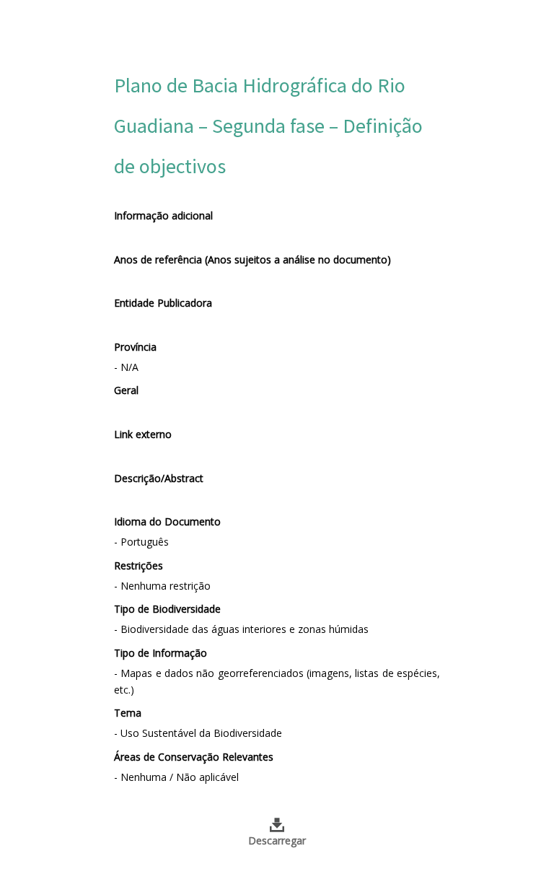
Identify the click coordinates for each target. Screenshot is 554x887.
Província (135, 347)
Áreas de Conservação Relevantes (193, 757)
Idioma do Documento (167, 521)
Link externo (143, 434)
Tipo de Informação (160, 653)
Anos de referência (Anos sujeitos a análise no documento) (252, 259)
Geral (126, 390)
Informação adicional (163, 215)
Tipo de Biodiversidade (167, 609)
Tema (127, 713)
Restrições (138, 565)
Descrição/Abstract (158, 478)
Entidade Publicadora (163, 303)
